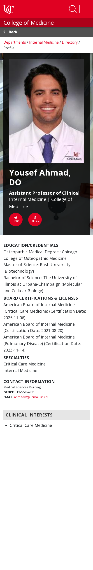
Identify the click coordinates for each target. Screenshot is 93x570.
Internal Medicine (44, 42)
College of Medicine (28, 22)
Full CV (35, 221)
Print (16, 221)
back (13, 31)
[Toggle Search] (72, 9)
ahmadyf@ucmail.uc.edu (31, 397)
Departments (15, 42)
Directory (70, 42)
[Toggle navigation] (86, 9)
